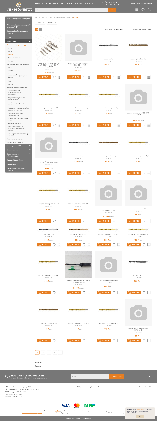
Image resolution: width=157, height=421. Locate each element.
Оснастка (10, 37)
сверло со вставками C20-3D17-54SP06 (138, 114)
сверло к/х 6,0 (108, 59)
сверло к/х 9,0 (138, 275)
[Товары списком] (40, 29)
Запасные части (13, 150)
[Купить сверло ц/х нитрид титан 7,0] (138, 230)
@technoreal (18, 394)
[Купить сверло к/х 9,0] (138, 262)
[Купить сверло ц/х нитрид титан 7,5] (108, 310)
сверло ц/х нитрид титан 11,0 (138, 156)
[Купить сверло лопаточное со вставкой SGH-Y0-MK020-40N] (78, 264)
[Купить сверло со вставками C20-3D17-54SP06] (138, 97)
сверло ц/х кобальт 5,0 (49, 323)
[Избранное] (143, 10)
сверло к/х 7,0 (78, 156)
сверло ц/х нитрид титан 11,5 (108, 234)
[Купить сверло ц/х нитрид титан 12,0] (78, 310)
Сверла (10, 54)
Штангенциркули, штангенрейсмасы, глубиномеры (14, 92)
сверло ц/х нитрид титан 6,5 (78, 108)
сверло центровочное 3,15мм (138, 209)
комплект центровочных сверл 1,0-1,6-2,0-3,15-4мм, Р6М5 (48, 162)
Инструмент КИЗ (14, 146)
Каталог (38, 3)
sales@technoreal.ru (93, 387)
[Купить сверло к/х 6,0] (108, 45)
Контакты (89, 3)
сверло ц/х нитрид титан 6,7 (49, 204)
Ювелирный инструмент (15, 139)
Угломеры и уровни (14, 123)
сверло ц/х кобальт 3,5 (138, 59)
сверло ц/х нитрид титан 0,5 (108, 108)
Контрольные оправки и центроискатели (16, 114)
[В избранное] (54, 77)
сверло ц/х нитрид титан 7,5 (108, 323)
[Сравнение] (137, 10)
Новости (78, 3)
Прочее (10, 61)
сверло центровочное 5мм (108, 280)
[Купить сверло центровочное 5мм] (108, 264)
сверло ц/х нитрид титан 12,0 (78, 323)
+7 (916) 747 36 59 (33, 389)
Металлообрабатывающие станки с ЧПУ (18, 26)
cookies (57, 411)
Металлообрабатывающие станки (18, 19)
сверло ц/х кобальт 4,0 (108, 156)
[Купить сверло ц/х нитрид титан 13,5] (78, 190)
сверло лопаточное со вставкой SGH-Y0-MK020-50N (108, 210)
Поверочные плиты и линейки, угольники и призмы (18, 109)
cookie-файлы (140, 409)
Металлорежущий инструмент (60, 17)
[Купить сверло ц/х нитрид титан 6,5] (78, 95)
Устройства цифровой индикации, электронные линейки (16, 128)
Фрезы (10, 51)
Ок (140, 416)
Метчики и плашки (14, 58)
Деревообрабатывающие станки (17, 32)
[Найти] (112, 10)
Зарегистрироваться (144, 3)
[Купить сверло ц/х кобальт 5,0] (48, 310)
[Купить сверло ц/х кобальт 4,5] (78, 230)
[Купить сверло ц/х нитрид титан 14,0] (48, 262)
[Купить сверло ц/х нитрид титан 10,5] (48, 95)
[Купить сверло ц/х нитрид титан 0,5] (108, 95)
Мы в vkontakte (146, 387)
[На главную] (37, 17)
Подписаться (116, 376)
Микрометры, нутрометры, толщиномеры (17, 98)
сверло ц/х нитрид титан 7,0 (138, 234)
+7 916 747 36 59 (20, 392)
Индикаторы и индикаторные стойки (18, 119)
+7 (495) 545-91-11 (110, 2)
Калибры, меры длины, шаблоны (16, 104)
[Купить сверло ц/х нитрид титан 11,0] (138, 143)
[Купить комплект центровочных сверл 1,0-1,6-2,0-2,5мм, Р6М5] (78, 47)
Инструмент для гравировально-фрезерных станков (17, 76)
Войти (133, 3)
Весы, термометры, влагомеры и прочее (18, 134)
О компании (51, 3)
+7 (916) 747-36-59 (110, 5)
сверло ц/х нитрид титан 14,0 (48, 275)
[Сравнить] (59, 77)
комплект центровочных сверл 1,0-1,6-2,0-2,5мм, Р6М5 (78, 64)
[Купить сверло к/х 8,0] (48, 230)
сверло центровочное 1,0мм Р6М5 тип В (138, 329)
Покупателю (65, 3)
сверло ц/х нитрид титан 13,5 (78, 204)
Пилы (9, 81)
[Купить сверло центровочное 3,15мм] (138, 193)
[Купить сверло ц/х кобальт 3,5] (138, 45)
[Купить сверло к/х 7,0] (78, 143)
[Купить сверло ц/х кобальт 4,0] (108, 143)
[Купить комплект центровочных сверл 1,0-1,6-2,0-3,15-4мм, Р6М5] (48, 145)
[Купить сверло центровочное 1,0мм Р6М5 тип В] (138, 312)
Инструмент (43, 17)
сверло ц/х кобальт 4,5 (78, 234)
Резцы (10, 48)
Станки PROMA (13, 164)
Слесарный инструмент (15, 142)
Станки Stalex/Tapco (15, 160)
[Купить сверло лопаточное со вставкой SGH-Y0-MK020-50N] (108, 193)
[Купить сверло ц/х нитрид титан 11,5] (108, 230)
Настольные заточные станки (16, 169)
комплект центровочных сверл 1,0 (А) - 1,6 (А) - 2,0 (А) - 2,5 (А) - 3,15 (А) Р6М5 (48, 65)
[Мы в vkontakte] (149, 376)
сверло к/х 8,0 (49, 234)
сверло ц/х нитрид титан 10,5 (48, 108)
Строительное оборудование (13, 155)
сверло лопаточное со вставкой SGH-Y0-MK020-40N (78, 281)
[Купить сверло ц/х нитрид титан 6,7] (48, 190)
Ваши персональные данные (32, 413)
